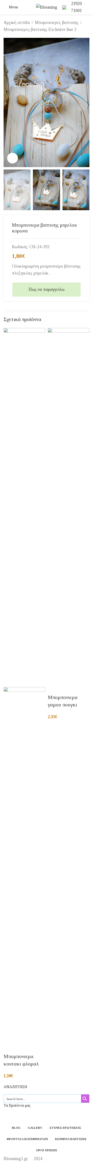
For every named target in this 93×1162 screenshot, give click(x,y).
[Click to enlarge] (12, 158)
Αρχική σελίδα (17, 22)
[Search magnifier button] (85, 1098)
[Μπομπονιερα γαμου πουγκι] (68, 507)
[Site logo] (46, 6)
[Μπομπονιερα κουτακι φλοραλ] (24, 507)
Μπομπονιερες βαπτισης (56, 22)
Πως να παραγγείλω (46, 289)
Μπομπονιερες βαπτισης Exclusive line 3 (40, 29)
